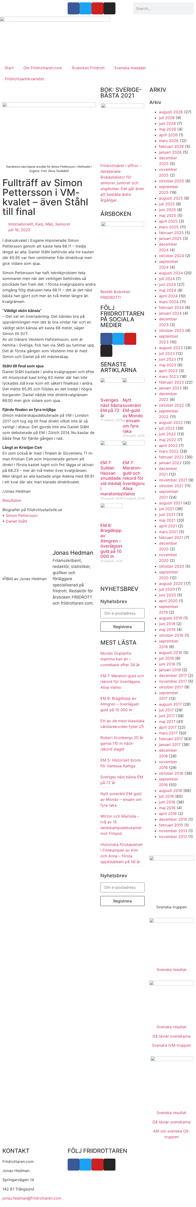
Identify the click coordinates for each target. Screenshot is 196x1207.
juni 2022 (167, 434)
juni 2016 (167, 802)
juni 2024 (167, 284)
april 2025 (168, 221)
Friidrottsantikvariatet (24, 78)
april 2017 (168, 727)
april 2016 (168, 813)
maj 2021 (167, 520)
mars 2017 (168, 733)
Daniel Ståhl (16, 521)
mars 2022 (169, 451)
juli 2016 (166, 796)
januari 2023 (170, 388)
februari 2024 (171, 307)
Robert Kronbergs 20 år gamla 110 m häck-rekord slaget (121, 743)
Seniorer (62, 224)
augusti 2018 (170, 652)
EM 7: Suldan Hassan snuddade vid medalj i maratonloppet (115, 478)
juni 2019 (167, 623)
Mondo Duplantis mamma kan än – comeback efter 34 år (120, 659)
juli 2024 (167, 278)
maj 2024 (167, 290)
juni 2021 (167, 514)
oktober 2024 (171, 255)
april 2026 (168, 135)
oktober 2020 (171, 566)
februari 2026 (171, 146)
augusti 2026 (171, 112)
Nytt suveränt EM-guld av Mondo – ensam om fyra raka (133, 416)
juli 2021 (166, 508)
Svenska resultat (171, 969)
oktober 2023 (171, 330)
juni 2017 (167, 715)
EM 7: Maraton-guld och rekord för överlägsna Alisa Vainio (134, 478)
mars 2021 (168, 531)
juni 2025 (167, 209)
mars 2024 (169, 301)
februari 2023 (171, 382)
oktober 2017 (171, 687)
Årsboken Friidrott (88, 67)
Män (49, 224)
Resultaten (11, 500)
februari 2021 (171, 537)
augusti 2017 (170, 704)
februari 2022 (171, 457)
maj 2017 (167, 721)
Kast (39, 224)
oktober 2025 (171, 181)
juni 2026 (167, 123)
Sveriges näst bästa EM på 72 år (111, 408)
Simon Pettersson (22, 515)
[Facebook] (106, 339)
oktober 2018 (171, 635)
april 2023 (168, 370)
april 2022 (168, 445)
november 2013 (173, 830)
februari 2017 (171, 738)
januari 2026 (170, 152)
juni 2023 (167, 359)
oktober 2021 (171, 485)
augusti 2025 (171, 198)
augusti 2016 (170, 790)
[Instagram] (106, 351)
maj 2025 (167, 215)
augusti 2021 (170, 503)
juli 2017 (166, 710)
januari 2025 (170, 238)
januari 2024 (170, 313)
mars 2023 (169, 376)
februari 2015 (171, 825)
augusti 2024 (171, 273)
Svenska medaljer (130, 67)
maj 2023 (167, 365)
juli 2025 (167, 204)
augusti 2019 (170, 618)
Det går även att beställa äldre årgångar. (122, 182)
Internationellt (20, 224)
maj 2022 (167, 439)
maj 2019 (167, 629)
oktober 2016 (171, 773)
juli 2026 (167, 117)
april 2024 (168, 296)
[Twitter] (118, 339)
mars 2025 (169, 227)
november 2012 (173, 836)
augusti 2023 (171, 347)
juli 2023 (167, 353)
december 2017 (173, 675)
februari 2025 (171, 232)
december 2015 (173, 819)
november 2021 (173, 480)
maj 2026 (167, 129)
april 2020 (168, 600)
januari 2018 (170, 669)
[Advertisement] (98, 24)
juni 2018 (167, 664)
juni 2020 (167, 595)
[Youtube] (130, 339)
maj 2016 (167, 807)
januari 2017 (170, 744)
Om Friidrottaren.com (42, 67)
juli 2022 (167, 428)
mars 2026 (169, 140)
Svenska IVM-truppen (171, 1045)
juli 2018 (166, 658)
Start (9, 67)
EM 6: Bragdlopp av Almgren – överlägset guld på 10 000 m (111, 541)
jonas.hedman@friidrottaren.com (31, 1198)
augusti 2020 (171, 583)
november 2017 (173, 681)
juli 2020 (167, 589)
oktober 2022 (171, 405)
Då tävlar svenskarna (171, 1036)
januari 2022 (170, 462)
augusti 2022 (171, 422)
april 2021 (168, 526)
